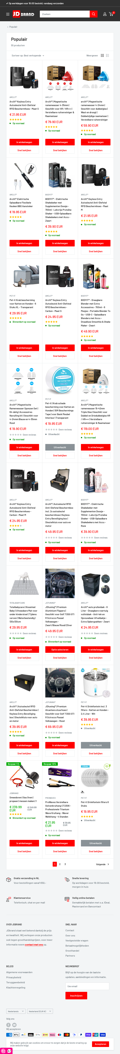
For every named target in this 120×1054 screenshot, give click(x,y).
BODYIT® (49, 194)
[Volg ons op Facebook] (8, 1025)
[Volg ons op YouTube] (14, 1025)
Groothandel (72, 950)
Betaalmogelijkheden (77, 945)
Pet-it (12, 296)
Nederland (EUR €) (37, 1011)
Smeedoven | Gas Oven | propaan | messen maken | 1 (23, 799)
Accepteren (100, 1044)
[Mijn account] (104, 14)
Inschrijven (76, 995)
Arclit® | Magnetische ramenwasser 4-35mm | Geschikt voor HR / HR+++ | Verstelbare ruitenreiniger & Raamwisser (59, 108)
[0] (111, 14)
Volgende (100, 864)
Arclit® (13, 97)
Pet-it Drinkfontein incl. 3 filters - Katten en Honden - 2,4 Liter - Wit (95, 710)
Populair (13, 26)
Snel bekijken (24, 150)
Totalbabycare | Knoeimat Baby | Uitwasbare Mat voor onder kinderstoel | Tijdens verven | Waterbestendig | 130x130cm (23, 614)
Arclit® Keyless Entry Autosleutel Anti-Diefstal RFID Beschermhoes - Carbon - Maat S (58, 305)
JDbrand (14, 793)
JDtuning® (50, 603)
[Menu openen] (7, 14)
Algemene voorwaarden (19, 972)
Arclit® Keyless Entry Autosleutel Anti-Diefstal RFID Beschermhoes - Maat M (94, 204)
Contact (69, 930)
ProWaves (50, 798)
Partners (70, 955)
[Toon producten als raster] (102, 55)
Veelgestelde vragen (76, 940)
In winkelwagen (24, 142)
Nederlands (13, 1011)
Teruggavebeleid (15, 982)
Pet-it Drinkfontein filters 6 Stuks (95, 804)
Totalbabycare (17, 603)
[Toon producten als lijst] (107, 55)
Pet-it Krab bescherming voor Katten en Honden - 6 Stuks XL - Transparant (23, 304)
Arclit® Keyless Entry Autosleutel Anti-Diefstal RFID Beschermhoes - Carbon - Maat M (22, 509)
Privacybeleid (13, 977)
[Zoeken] (94, 14)
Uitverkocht (60, 447)
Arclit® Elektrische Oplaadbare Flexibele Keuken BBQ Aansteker (21, 203)
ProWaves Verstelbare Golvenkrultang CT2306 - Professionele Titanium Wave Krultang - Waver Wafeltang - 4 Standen (58, 809)
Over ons (70, 935)
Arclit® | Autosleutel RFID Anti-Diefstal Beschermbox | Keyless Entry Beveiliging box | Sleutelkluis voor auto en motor (24, 713)
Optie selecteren (59, 649)
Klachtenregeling (15, 987)
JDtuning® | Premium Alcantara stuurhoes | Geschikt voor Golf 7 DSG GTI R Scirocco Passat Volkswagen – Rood (59, 713)
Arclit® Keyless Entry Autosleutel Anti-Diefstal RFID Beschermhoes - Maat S (24, 105)
